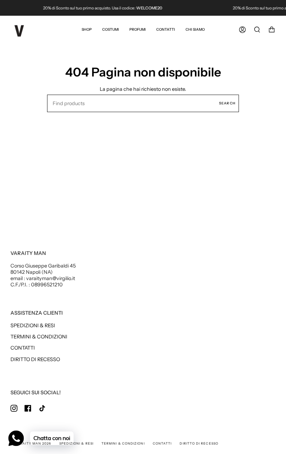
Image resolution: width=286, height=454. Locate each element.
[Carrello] (271, 30)
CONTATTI (22, 348)
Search (227, 103)
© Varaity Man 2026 (30, 443)
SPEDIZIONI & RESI (32, 325)
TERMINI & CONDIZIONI (38, 337)
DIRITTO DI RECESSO (35, 359)
